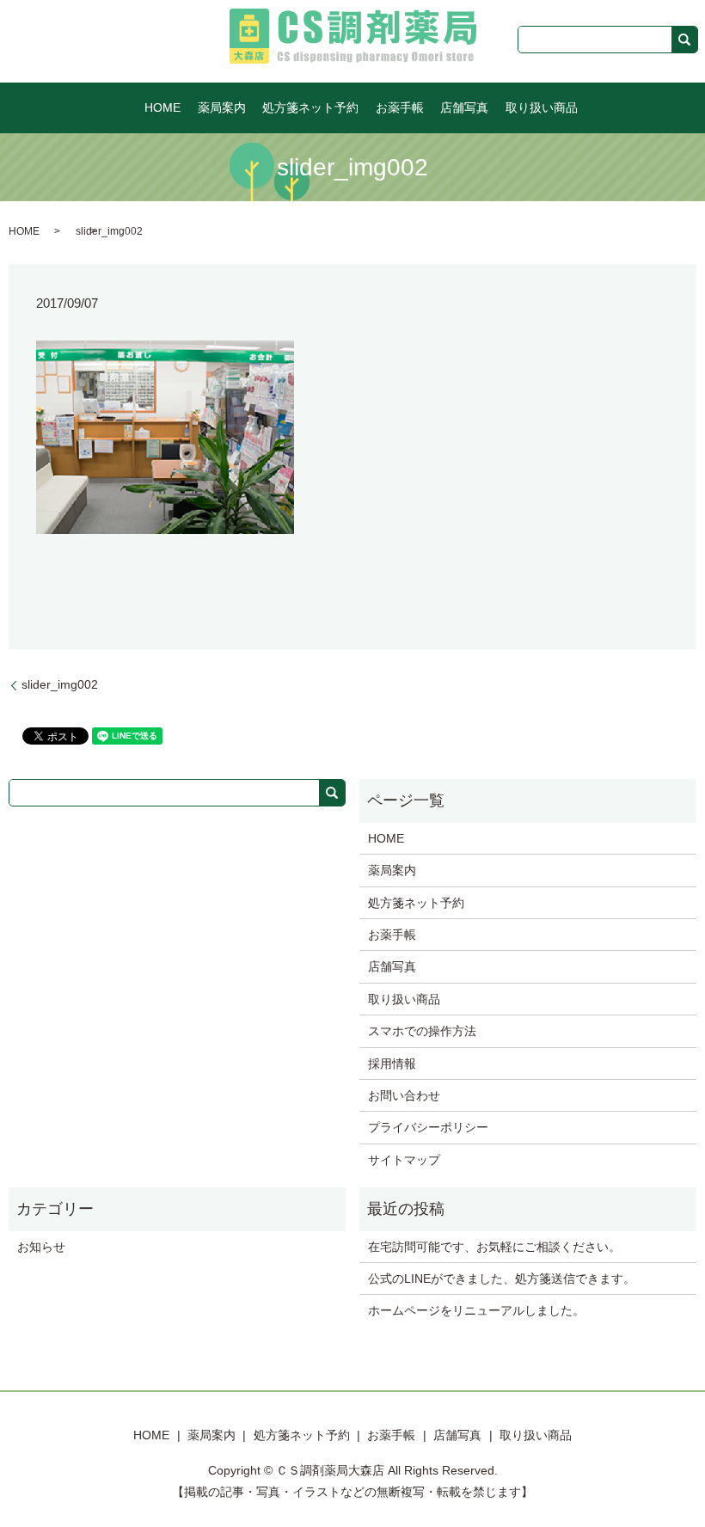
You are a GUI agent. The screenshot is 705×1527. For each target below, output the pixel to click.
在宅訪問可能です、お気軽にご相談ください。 (494, 1247)
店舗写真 (464, 107)
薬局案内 (222, 107)
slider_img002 (59, 684)
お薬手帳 (400, 107)
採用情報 (392, 1063)
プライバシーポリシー (428, 1127)
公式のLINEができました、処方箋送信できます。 (501, 1278)
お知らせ (41, 1247)
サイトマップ (404, 1160)
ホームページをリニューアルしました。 (476, 1310)
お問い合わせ (404, 1095)
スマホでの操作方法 (422, 1031)
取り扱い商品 (542, 107)
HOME (162, 107)
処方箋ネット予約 (310, 107)
